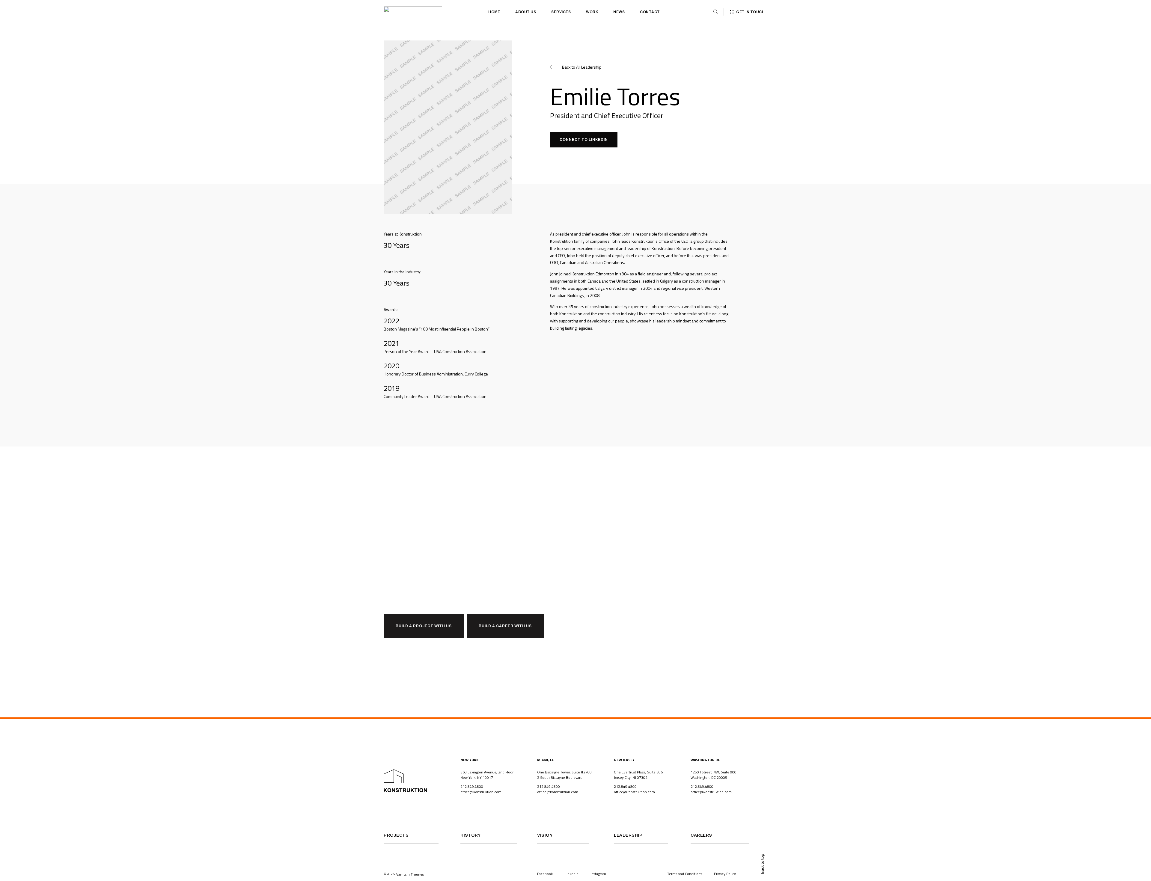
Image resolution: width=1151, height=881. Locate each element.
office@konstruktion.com (480, 792)
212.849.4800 (471, 786)
